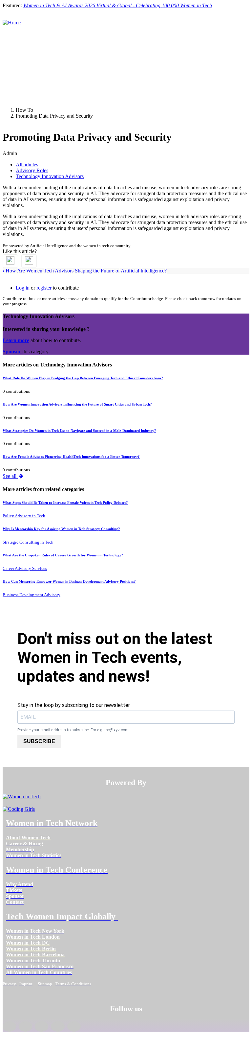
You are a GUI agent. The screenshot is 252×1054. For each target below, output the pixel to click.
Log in (23, 288)
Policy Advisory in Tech (24, 515)
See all (10, 476)
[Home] (12, 22)
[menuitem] (28, 837)
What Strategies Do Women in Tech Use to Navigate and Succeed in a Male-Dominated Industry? (79, 431)
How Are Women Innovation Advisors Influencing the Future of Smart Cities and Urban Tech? (77, 404)
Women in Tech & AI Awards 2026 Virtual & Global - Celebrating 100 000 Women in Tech (117, 5)
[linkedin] (25, 1026)
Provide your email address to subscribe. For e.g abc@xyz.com (73, 730)
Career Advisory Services (25, 568)
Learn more (16, 340)
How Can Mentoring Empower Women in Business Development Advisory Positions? (69, 581)
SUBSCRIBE (39, 741)
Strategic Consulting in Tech (28, 542)
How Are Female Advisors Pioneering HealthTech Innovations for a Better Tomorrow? (71, 456)
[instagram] (41, 1026)
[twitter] (57, 1026)
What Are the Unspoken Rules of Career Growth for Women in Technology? (63, 555)
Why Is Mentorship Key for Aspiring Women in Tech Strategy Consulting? (61, 529)
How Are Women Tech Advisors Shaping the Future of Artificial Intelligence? (85, 270)
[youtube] (74, 1026)
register (44, 288)
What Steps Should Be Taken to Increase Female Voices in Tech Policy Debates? (65, 502)
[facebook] (9, 1026)
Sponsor (12, 351)
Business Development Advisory (31, 594)
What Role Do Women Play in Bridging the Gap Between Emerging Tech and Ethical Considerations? (83, 378)
